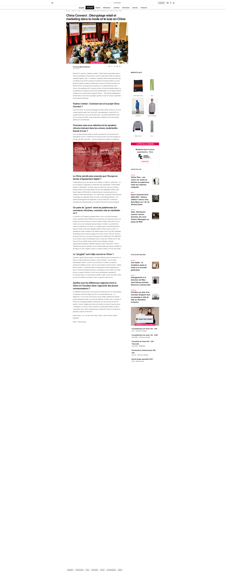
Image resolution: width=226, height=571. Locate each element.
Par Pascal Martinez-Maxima (81, 67)
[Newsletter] (167, 3)
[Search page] (170, 3)
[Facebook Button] (112, 66)
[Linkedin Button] (114, 66)
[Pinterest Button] (117, 66)
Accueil (68, 10)
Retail (79, 10)
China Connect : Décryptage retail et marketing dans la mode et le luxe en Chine (102, 10)
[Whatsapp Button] (119, 66)
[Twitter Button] (109, 66)
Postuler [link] (145, 161)
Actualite (74, 10)
